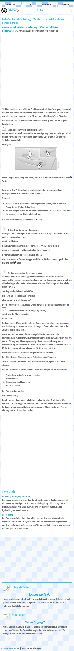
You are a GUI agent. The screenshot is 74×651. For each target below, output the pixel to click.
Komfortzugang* (9, 30)
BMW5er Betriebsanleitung (14, 27)
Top (29, 4)
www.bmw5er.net (11, 648)
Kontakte (46, 4)
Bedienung (32, 27)
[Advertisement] (37, 69)
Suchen (65, 4)
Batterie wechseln (39, 594)
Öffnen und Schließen (48, 27)
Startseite (12, 4)
